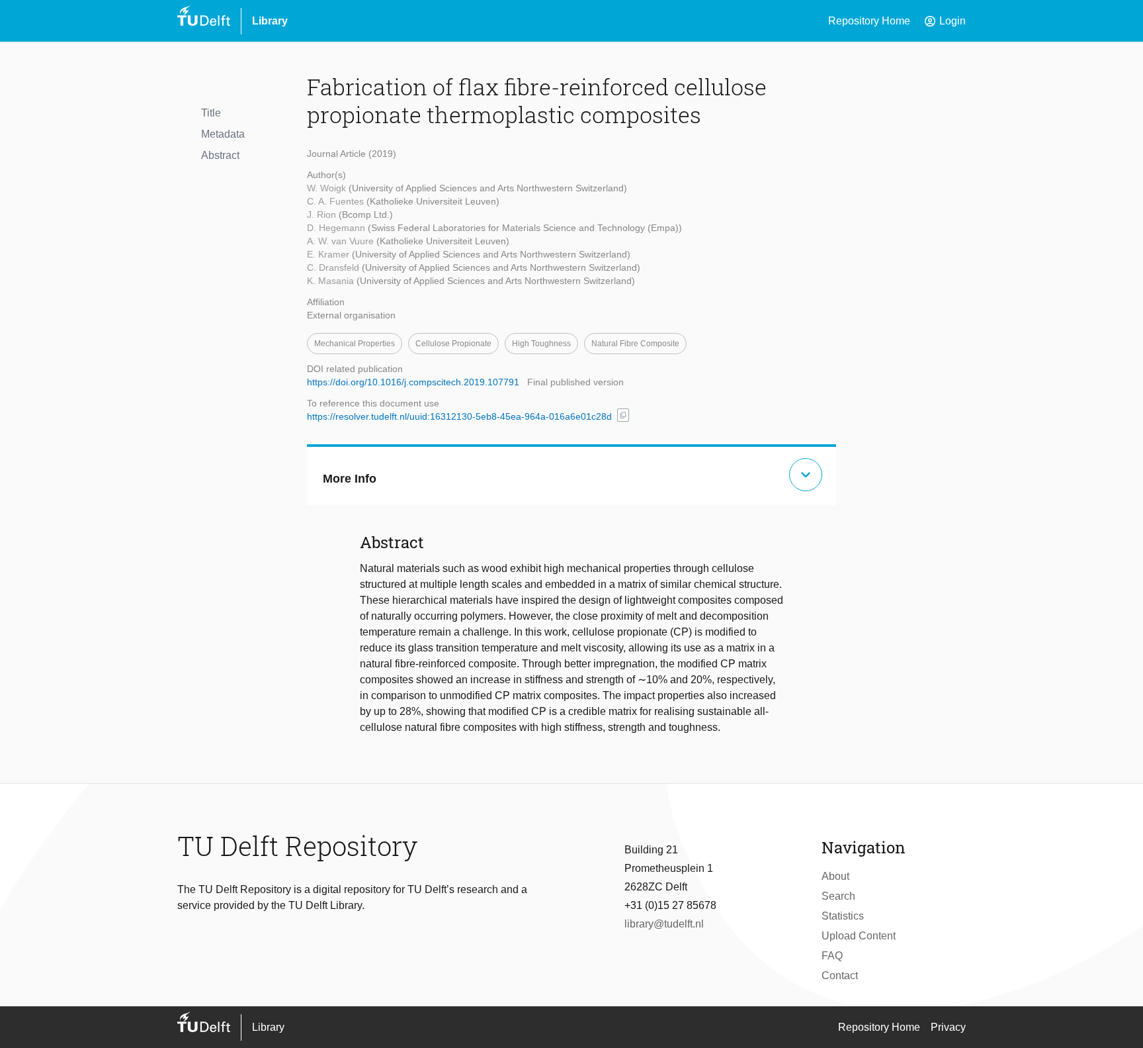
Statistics (843, 916)
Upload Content (859, 935)
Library (270, 20)
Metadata (223, 134)
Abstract (220, 155)
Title (211, 113)
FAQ (832, 955)
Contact (840, 975)
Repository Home (869, 20)
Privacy (948, 1027)
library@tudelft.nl (664, 923)
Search (838, 896)
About (835, 876)
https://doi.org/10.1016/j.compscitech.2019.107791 (413, 382)
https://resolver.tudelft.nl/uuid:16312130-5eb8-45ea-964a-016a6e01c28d (459, 416)
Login (944, 21)
